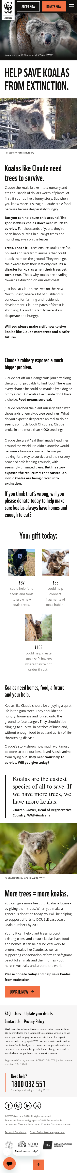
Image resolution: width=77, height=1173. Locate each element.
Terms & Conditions (15, 1132)
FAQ (8, 1013)
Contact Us (12, 1020)
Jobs (17, 1013)
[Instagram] (18, 1106)
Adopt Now (28, 6)
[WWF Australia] (8, 11)
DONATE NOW (19, 991)
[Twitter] (37, 1106)
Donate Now (53, 6)
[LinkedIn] (28, 1106)
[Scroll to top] (38, 1165)
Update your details (38, 1013)
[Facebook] (9, 1106)
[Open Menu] (71, 6)
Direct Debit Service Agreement (47, 1132)
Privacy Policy (34, 1020)
